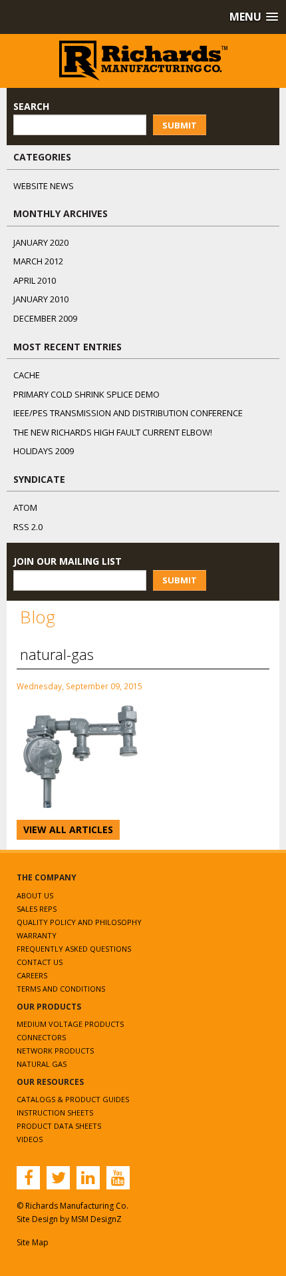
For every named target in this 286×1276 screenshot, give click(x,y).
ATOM (25, 507)
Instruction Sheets (55, 1112)
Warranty (37, 935)
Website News (43, 186)
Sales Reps (37, 909)
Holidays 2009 (43, 451)
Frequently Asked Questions (74, 949)
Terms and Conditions (61, 989)
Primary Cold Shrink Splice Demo (86, 394)
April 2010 (34, 280)
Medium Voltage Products (70, 1024)
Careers (32, 975)
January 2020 (41, 242)
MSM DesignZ (96, 1219)
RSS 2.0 (28, 527)
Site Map (33, 1242)
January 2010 (41, 299)
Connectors (41, 1037)
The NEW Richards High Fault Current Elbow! (112, 432)
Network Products (55, 1051)
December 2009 (45, 318)
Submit (179, 125)
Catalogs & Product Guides (73, 1099)
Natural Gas (42, 1064)
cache (26, 375)
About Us (35, 895)
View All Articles (68, 829)
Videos (30, 1139)
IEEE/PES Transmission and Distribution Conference (128, 413)
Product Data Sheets (59, 1126)
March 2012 (38, 261)
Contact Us (40, 962)
